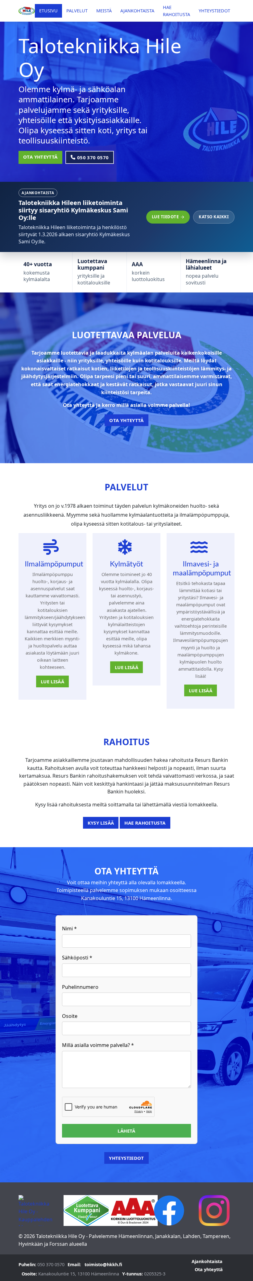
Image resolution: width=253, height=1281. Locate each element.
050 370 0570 (93, 157)
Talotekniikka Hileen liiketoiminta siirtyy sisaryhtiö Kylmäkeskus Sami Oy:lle (73, 210)
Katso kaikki (214, 217)
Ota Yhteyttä (126, 420)
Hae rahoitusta (144, 823)
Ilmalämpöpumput (54, 563)
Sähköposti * (77, 957)
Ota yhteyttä (40, 157)
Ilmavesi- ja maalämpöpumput (202, 568)
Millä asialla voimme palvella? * (98, 1045)
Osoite (69, 1016)
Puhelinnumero (80, 987)
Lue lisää (52, 681)
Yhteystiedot (126, 1158)
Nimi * (69, 928)
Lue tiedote (165, 217)
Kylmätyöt (126, 563)
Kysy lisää (101, 823)
